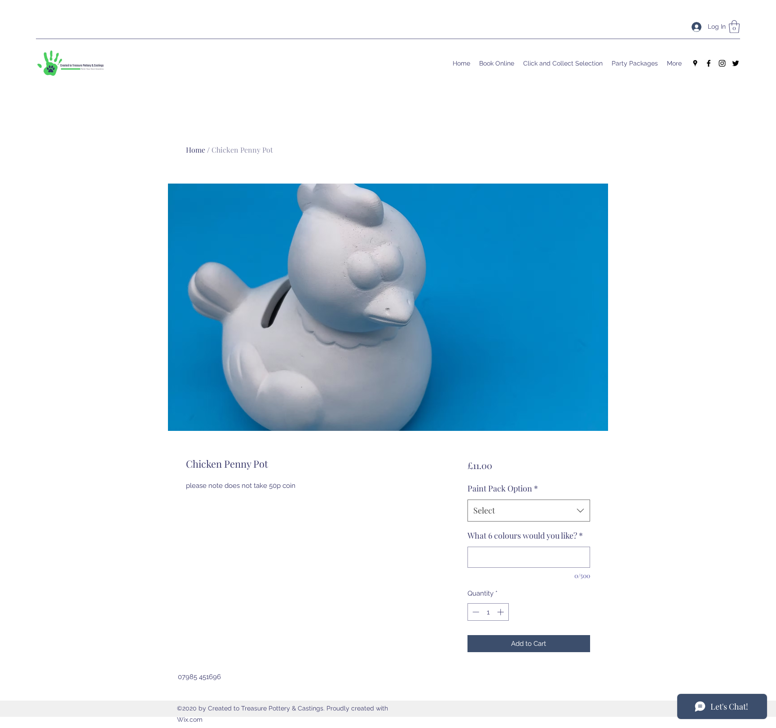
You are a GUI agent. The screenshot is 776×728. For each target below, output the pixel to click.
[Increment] (501, 612)
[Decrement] (475, 612)
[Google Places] (695, 63)
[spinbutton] (488, 612)
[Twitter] (735, 63)
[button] (734, 26)
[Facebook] (708, 63)
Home (195, 149)
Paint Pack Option (502, 488)
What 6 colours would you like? (525, 535)
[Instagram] (722, 63)
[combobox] (528, 511)
